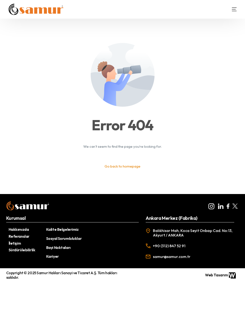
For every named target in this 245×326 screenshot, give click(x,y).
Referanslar (19, 236)
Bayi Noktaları (58, 247)
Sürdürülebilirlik (22, 249)
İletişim (15, 243)
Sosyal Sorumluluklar (64, 238)
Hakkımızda (19, 229)
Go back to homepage (122, 166)
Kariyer (52, 256)
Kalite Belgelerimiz (62, 229)
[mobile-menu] (231, 9)
